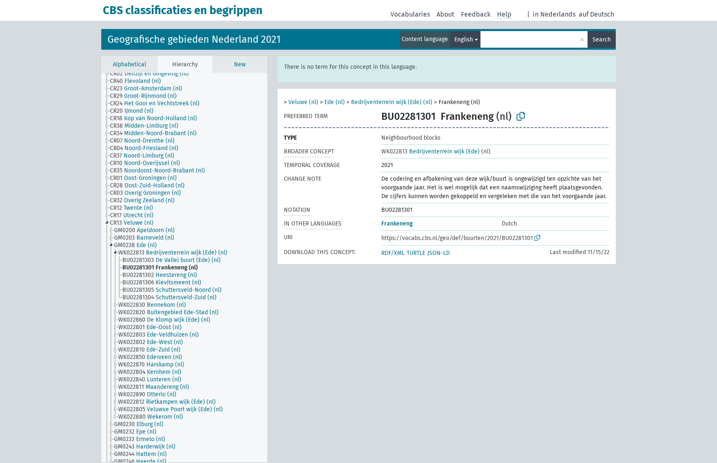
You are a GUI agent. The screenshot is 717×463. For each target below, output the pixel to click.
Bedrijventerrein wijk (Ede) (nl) (391, 102)
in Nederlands (554, 14)
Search (602, 39)
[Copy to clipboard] (521, 116)
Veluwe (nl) (303, 102)
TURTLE (416, 253)
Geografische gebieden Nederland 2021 (193, 39)
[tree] (184, 267)
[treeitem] (153, 74)
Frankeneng (397, 223)
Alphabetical (129, 64)
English (463, 39)
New (240, 64)
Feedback (475, 14)
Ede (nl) (334, 102)
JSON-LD (438, 253)
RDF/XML (393, 253)
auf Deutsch (596, 14)
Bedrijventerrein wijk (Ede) (430, 151)
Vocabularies (410, 14)
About (445, 14)
